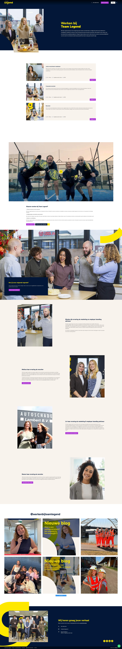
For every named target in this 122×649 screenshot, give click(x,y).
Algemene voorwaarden (29, 647)
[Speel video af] (61, 171)
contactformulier (83, 623)
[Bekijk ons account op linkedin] (110, 641)
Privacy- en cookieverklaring (16, 647)
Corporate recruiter (50, 86)
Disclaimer (23, 647)
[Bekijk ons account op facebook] (104, 641)
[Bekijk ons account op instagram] (107, 641)
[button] (119, 646)
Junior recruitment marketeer (53, 66)
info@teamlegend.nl (64, 629)
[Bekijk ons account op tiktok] (112, 641)
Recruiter (48, 106)
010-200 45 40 (63, 626)
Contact (35, 647)
